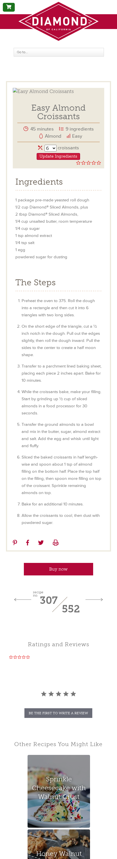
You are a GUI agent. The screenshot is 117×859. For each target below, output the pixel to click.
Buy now (58, 569)
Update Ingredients (58, 156)
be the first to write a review (58, 713)
